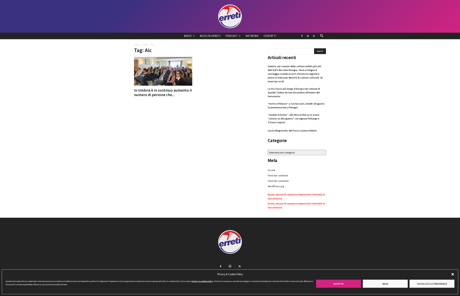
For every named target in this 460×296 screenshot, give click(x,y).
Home (137, 44)
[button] (452, 274)
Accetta (339, 283)
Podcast (232, 36)
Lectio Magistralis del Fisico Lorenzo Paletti (292, 130)
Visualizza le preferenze (432, 283)
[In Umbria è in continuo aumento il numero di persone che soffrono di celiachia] (163, 71)
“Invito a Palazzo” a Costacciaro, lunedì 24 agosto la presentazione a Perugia (296, 105)
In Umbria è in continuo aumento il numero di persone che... (163, 92)
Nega (385, 283)
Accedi (271, 170)
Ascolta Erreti (210, 36)
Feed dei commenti (278, 180)
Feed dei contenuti (278, 175)
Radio (188, 36)
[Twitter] (313, 36)
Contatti (270, 36)
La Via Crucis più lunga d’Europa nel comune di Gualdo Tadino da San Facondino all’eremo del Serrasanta (294, 92)
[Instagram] (307, 36)
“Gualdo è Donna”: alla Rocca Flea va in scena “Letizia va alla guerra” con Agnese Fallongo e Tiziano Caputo (293, 118)
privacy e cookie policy (202, 281)
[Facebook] (302, 36)
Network (252, 36)
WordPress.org (276, 186)
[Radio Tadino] (230, 16)
